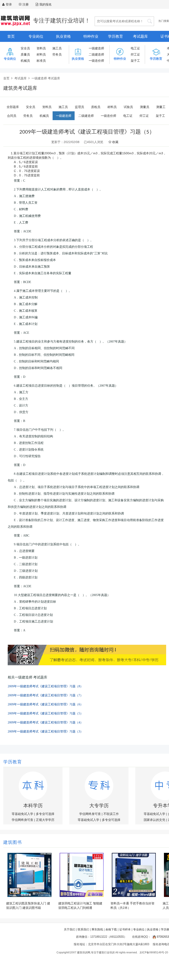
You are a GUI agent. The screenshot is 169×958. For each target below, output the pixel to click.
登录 (9, 4)
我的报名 (45, 4)
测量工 (160, 107)
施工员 (57, 48)
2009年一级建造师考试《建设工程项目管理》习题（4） (45, 722)
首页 (11, 36)
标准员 (41, 60)
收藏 (114, 142)
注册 (25, 4)
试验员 (128, 107)
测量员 (144, 107)
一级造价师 (96, 60)
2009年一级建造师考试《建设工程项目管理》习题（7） (45, 695)
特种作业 (90, 36)
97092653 (162, 936)
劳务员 (57, 54)
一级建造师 (96, 48)
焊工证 (135, 54)
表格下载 (111, 929)
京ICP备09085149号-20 (154, 952)
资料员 (41, 48)
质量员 (25, 54)
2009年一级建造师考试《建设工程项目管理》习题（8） (45, 686)
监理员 (79, 107)
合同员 (11, 115)
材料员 (41, 54)
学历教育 (115, 36)
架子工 (135, 60)
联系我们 (83, 929)
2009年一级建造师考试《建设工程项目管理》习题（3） (45, 731)
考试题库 (140, 36)
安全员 (25, 48)
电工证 (135, 48)
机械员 (25, 60)
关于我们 (69, 929)
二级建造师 (96, 54)
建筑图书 (12, 843)
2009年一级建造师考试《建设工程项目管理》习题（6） (45, 704)
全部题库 (13, 107)
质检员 (95, 107)
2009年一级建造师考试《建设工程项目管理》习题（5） (45, 713)
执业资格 (63, 36)
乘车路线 (97, 929)
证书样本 (125, 929)
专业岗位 (35, 36)
